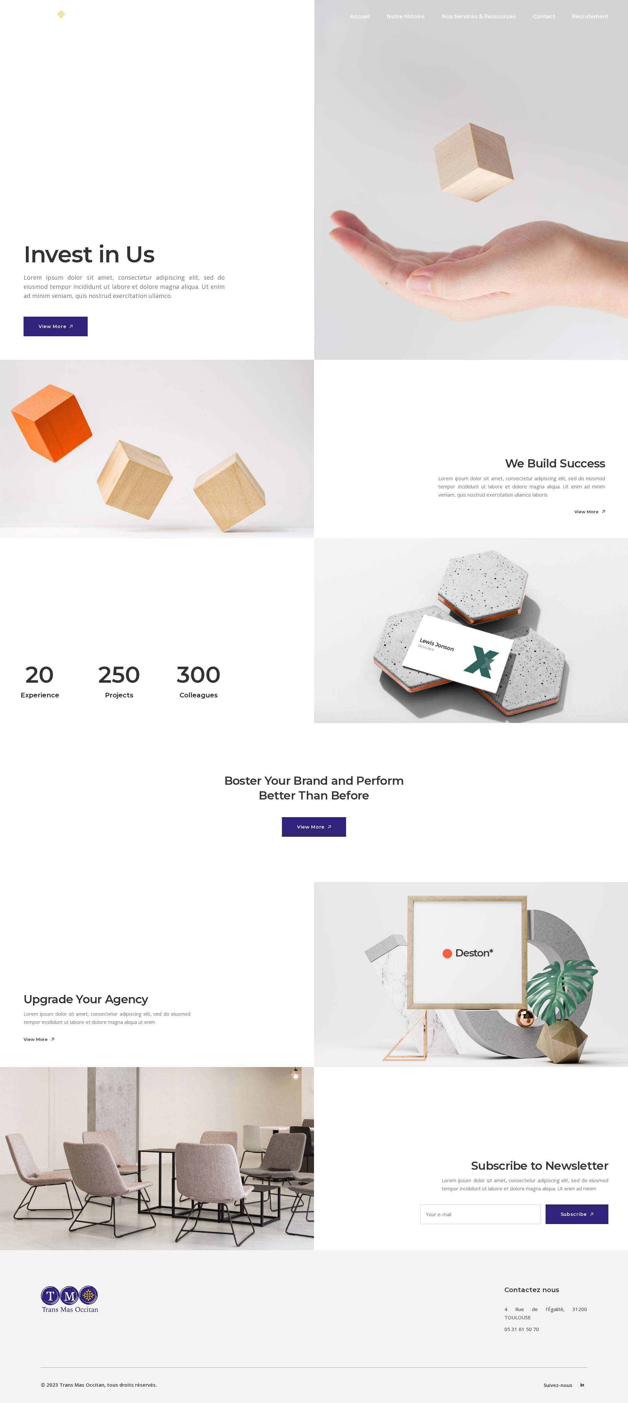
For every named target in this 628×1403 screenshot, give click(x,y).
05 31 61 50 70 (521, 1329)
